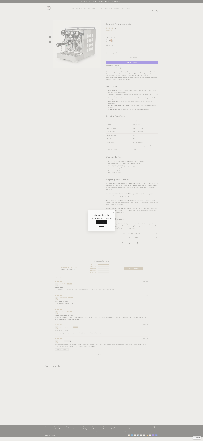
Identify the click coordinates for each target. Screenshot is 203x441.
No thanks (101, 226)
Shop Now (101, 222)
